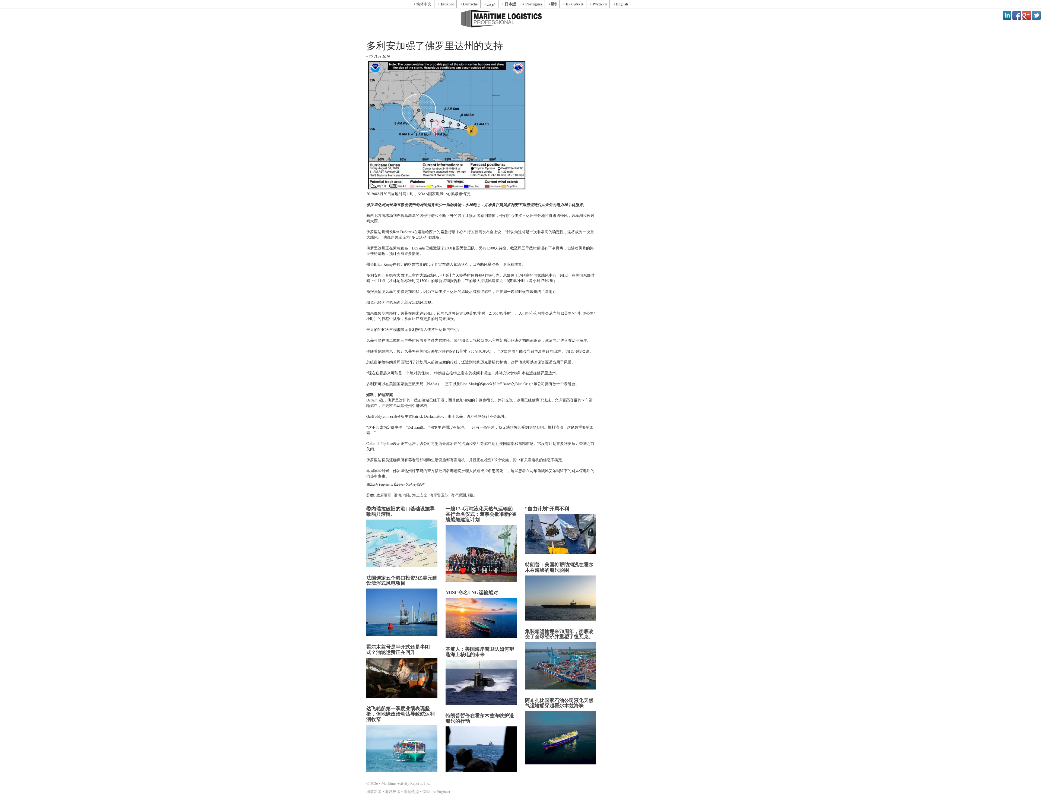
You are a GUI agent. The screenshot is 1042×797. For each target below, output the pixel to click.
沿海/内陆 (402, 495)
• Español (446, 4)
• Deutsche (469, 4)
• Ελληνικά (573, 4)
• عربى (489, 4)
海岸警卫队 (439, 495)
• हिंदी (553, 4)
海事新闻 (374, 791)
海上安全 (419, 495)
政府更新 (384, 495)
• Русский (598, 4)
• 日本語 (509, 4)
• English (621, 4)
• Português (532, 4)
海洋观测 (458, 495)
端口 (472, 495)
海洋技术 (392, 791)
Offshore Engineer (436, 791)
